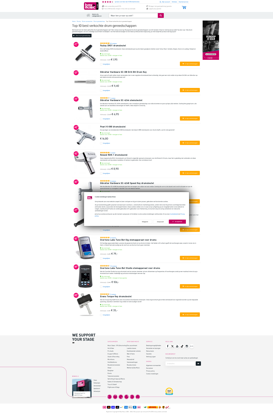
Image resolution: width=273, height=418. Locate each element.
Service (149, 341)
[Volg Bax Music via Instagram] (187, 346)
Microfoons (111, 359)
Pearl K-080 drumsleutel (113, 126)
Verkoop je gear (151, 356)
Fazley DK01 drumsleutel (113, 45)
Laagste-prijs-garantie (155, 9)
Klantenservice (183, 2)
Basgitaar (110, 370)
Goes (95, 380)
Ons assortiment (132, 345)
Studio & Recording (113, 356)
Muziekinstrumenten (114, 365)
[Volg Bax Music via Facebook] (168, 346)
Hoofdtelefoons (112, 362)
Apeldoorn (97, 388)
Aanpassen (160, 221)
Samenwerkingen (132, 362)
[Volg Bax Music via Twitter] (172, 346)
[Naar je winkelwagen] (184, 6)
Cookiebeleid (174, 214)
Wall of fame (131, 354)
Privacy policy (150, 371)
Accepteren (178, 221)
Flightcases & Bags (113, 387)
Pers (128, 356)
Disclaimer (149, 368)
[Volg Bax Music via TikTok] (182, 346)
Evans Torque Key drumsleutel (116, 296)
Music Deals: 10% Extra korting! (117, 345)
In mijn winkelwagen (191, 64)
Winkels (174, 2)
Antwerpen (97, 391)
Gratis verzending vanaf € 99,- (113, 6)
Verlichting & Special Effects (116, 379)
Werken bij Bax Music (133, 368)
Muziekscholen (131, 365)
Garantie (148, 354)
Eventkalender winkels (134, 351)
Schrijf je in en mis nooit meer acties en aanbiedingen (182, 358)
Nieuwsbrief (130, 359)
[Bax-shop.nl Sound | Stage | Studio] (91, 6)
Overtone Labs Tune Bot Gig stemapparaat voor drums (128, 239)
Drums (110, 373)
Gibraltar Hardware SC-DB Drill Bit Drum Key (123, 72)
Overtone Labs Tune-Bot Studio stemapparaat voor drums (130, 268)
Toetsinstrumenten (113, 376)
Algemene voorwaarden (153, 365)
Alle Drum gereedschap (83, 35)
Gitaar (109, 368)
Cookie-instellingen (152, 374)
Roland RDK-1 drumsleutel (114, 154)
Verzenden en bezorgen (153, 348)
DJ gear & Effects (113, 354)
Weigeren (145, 221)
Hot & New (111, 348)
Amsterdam (97, 386)
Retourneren (150, 351)
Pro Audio (110, 351)
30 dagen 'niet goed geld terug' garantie (160, 6)
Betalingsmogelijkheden (153, 345)
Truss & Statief (112, 384)
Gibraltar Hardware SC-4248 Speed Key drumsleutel (127, 183)
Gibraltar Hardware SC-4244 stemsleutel (121, 100)
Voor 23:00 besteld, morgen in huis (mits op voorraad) (119, 9)
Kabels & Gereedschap (115, 381)
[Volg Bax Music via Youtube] (177, 346)
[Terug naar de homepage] (88, 15)
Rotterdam (97, 383)
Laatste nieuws (131, 348)
